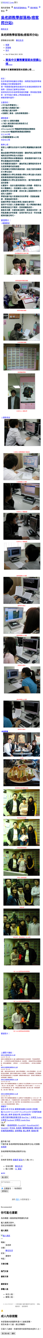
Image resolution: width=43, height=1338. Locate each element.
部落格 (8, 48)
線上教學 (26, 1131)
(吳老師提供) (12, 1125)
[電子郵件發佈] (2, 1123)
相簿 (7, 45)
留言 (20, 1160)
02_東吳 (18, 1169)
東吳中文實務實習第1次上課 (8, 1055)
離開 (13, 1333)
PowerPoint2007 (33, 1125)
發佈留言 (5, 1191)
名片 (7, 50)
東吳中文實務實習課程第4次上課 (9, 1067)
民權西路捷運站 (7, 1131)
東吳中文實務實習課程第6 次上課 (9, 1079)
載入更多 (5, 1177)
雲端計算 (35, 1131)
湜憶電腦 (18, 1131)
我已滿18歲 (5, 1333)
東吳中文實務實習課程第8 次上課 (9, 1094)
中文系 (12, 1128)
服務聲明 (25, 1306)
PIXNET (10, 1304)
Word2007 (5, 1128)
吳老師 (18, 1128)
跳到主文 (4, 29)
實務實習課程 (27, 1128)
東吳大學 (38, 1128)
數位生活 (19, 40)
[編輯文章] (4, 1123)
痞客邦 (15, 1160)
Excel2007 (22, 1125)
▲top (3, 1173)
